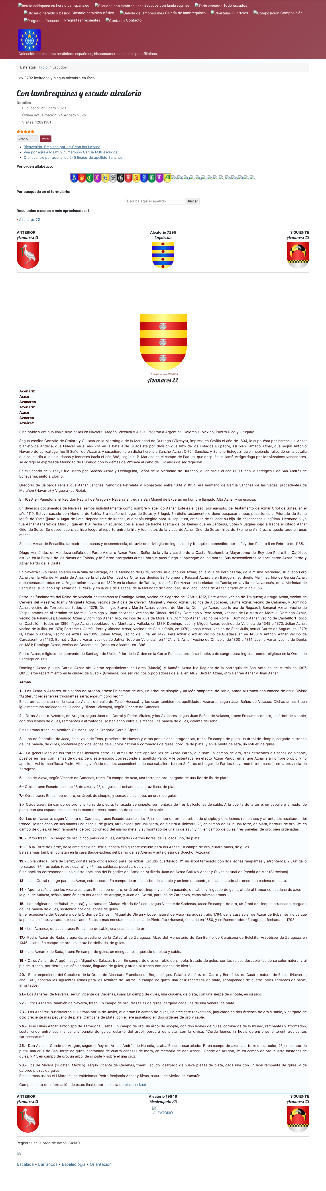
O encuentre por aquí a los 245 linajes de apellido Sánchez (73, 157)
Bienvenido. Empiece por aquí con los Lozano (62, 147)
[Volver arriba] (318, 1182)
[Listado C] (90, 178)
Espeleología (73, 1164)
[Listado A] (74, 178)
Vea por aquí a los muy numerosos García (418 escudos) (71, 152)
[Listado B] (82, 178)
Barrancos (47, 1164)
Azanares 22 (29, 219)
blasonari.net (135, 1084)
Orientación (101, 1164)
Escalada (25, 1164)
